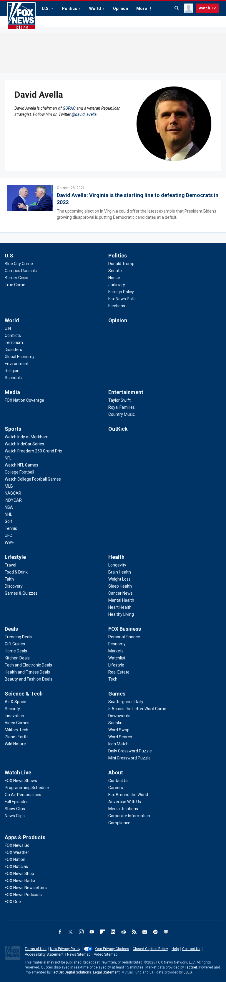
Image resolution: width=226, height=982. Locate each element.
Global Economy (19, 356)
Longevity (117, 565)
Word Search (120, 737)
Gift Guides (15, 644)
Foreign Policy (121, 291)
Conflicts (13, 335)
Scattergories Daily (125, 701)
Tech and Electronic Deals (28, 665)
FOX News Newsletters (26, 887)
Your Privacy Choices (112, 949)
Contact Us (118, 780)
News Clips (15, 815)
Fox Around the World (128, 794)
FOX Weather (17, 852)
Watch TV (207, 8)
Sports (13, 429)
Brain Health (119, 572)
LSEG (188, 972)
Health (116, 557)
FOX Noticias (16, 866)
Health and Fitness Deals (27, 672)
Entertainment (125, 392)
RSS (134, 931)
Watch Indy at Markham (27, 437)
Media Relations (123, 808)
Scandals (13, 377)
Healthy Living (121, 614)
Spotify (155, 931)
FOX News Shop (19, 873)
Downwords (119, 715)
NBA (9, 507)
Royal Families (121, 407)
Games (116, 694)
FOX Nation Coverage (24, 400)
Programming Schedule (27, 787)
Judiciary (116, 284)
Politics (69, 8)
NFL (8, 458)
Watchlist (116, 658)
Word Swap (118, 729)
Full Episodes (17, 801)
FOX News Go (17, 845)
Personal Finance (124, 637)
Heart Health (120, 607)
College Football (19, 472)
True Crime (15, 284)
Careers (115, 787)
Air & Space (15, 701)
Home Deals (16, 651)
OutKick (118, 429)
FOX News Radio (20, 880)
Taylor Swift (119, 400)
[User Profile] (188, 8)
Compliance (119, 822)
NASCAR (13, 493)
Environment (17, 363)
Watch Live (18, 772)
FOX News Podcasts (23, 894)
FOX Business (124, 629)
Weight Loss (119, 579)
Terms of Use (35, 949)
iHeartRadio (166, 931)
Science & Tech (24, 694)
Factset (191, 967)
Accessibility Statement (44, 954)
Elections (116, 305)
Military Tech (16, 729)
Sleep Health (120, 586)
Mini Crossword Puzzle (129, 758)
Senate (115, 270)
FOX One (13, 901)
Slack (123, 931)
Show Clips (15, 808)
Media (12, 392)
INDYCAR (13, 500)
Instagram (81, 931)
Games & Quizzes (21, 593)
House (114, 277)
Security (12, 708)
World (95, 8)
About (115, 772)
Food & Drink (16, 572)
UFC (8, 535)
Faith (9, 579)
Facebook (60, 931)
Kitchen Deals (17, 658)
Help (175, 949)
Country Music (121, 414)
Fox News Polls (122, 298)
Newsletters (144, 931)
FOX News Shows (21, 780)
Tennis (11, 528)
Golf (8, 521)
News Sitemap (78, 954)
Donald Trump (121, 263)
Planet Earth (16, 737)
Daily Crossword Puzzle (130, 751)
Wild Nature (15, 744)
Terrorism (14, 342)
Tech (112, 679)
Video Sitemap (105, 954)
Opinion (120, 8)
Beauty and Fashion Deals (28, 679)
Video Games (17, 722)
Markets (116, 651)
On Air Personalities (23, 794)
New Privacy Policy (65, 949)
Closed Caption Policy (150, 949)
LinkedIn (113, 931)
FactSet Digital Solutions (71, 972)
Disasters (13, 349)
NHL (8, 514)
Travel (10, 565)
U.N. (8, 328)
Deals (11, 629)
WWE (9, 542)
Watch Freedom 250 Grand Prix (33, 451)
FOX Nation (15, 859)
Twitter (70, 931)
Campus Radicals (21, 270)
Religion (12, 370)
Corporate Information (129, 815)
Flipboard (102, 931)
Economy (117, 644)
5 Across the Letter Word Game (137, 708)
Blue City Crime (19, 263)
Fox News (21, 16)
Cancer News (120, 593)
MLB (9, 486)
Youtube (91, 931)
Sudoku (115, 722)
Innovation (14, 715)
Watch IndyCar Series (24, 444)
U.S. (46, 8)
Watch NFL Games (21, 465)
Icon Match (118, 744)
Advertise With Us (124, 801)
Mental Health (121, 600)
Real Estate (118, 672)
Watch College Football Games (33, 479)
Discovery (14, 586)
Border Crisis (16, 277)
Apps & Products (25, 837)
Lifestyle (15, 557)
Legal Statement (106, 972)
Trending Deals (18, 637)
